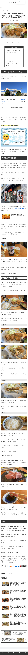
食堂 (3, 573)
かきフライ (13, 58)
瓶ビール (11, 54)
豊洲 (11, 573)
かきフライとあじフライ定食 (15, 56)
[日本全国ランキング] (23, 566)
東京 (7, 573)
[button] (25, 359)
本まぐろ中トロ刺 (13, 63)
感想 (8, 65)
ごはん (12, 61)
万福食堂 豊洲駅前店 (11, 52)
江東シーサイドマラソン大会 (13, 50)
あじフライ (13, 59)
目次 (12, 47)
